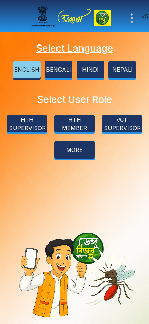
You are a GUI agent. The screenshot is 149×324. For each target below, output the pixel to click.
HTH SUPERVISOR (27, 123)
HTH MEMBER (74, 123)
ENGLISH (27, 69)
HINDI (90, 69)
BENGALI (58, 69)
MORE (74, 149)
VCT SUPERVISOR (122, 123)
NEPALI (122, 69)
